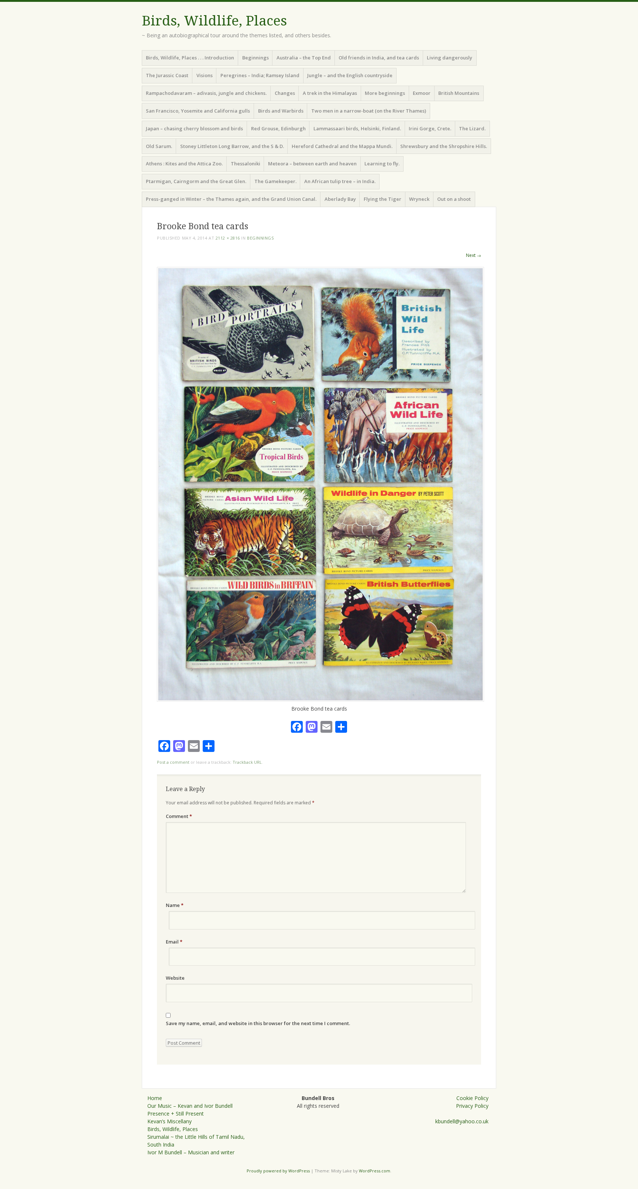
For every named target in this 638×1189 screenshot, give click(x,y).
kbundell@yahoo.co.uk (461, 1121)
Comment (179, 816)
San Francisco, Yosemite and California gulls (198, 110)
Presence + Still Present (175, 1113)
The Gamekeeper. (275, 181)
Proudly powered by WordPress (278, 1170)
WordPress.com (374, 1170)
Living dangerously (449, 57)
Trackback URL (247, 762)
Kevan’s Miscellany (169, 1121)
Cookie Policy (472, 1098)
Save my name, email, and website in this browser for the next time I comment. (258, 1023)
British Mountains (458, 93)
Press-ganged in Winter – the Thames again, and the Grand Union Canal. (231, 199)
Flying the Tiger (382, 199)
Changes (285, 93)
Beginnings (255, 57)
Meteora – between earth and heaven (312, 163)
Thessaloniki (245, 163)
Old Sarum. (159, 146)
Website (175, 978)
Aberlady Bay (340, 199)
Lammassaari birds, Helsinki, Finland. (357, 128)
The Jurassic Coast (167, 75)
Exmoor (422, 93)
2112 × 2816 (228, 238)
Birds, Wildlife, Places (214, 21)
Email (174, 941)
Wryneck (419, 199)
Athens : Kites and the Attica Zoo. (184, 163)
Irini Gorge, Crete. (430, 128)
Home (154, 1098)
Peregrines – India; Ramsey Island (259, 75)
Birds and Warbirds (280, 110)
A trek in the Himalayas (330, 93)
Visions (204, 75)
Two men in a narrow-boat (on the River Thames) (368, 110)
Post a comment (173, 762)
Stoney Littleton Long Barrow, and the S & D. (232, 146)
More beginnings (385, 93)
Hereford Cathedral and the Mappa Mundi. (342, 146)
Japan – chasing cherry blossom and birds (194, 128)
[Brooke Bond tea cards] (320, 699)
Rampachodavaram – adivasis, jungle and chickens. (206, 93)
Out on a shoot (454, 199)
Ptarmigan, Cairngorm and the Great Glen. (196, 181)
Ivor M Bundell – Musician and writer (190, 1152)
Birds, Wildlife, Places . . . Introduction (190, 57)
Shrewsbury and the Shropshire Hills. (443, 146)
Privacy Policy (472, 1105)
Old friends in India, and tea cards (379, 57)
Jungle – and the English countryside (349, 75)
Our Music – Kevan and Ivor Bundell (190, 1105)
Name (174, 905)
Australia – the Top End (304, 57)
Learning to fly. (381, 163)
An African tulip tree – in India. (339, 181)
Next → (473, 255)
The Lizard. (472, 128)
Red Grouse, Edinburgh (278, 128)
